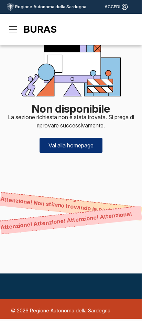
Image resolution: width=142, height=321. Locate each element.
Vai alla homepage (71, 145)
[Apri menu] (13, 29)
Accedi (112, 6)
